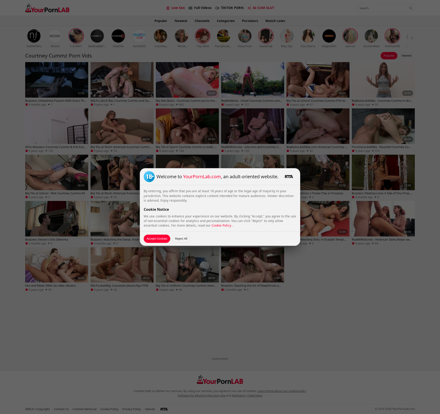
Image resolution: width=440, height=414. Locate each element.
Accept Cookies (157, 238)
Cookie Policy (222, 225)
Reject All (181, 238)
